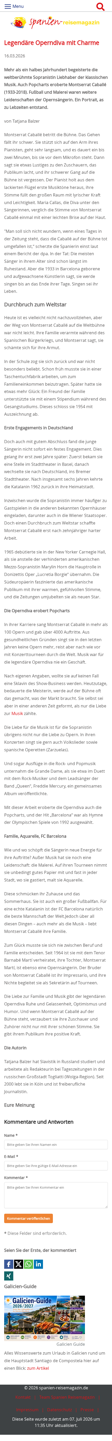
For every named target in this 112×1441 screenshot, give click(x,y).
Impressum (27, 1410)
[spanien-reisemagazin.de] (56, 22)
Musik (17, 713)
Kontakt (23, 1397)
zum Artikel (38, 1368)
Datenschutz (59, 1410)
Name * (11, 1135)
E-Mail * (11, 1156)
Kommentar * (16, 1177)
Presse (87, 1410)
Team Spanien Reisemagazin (67, 1397)
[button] (8, 1264)
